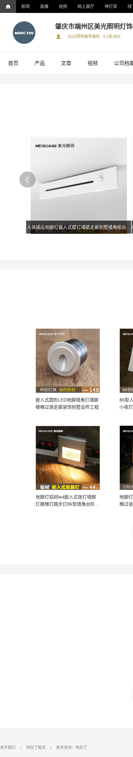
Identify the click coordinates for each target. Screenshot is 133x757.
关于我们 (7, 747)
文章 (66, 63)
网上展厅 (85, 6)
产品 (40, 63)
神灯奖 (111, 6)
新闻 (25, 6)
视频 (63, 6)
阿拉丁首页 (36, 747)
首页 (13, 63)
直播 (44, 6)
